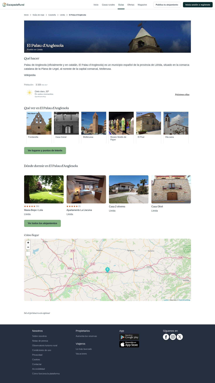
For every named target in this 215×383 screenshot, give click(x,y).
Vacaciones (81, 353)
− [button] (28, 247)
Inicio (96, 5)
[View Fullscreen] (28, 253)
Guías (121, 5)
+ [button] (28, 242)
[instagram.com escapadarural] (173, 339)
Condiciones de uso (41, 350)
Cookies (36, 359)
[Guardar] (187, 22)
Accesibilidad (38, 369)
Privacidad (37, 355)
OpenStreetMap (184, 300)
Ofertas (130, 5)
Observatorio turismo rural (44, 345)
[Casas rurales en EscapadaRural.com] (13, 5)
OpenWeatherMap (40, 96)
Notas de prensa (40, 341)
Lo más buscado (84, 349)
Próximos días (182, 94)
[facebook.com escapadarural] (166, 339)
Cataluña (52, 15)
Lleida (62, 15)
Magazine (142, 5)
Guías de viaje (38, 15)
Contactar (37, 364)
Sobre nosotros (39, 336)
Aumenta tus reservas (86, 336)
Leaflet (166, 300)
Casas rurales (108, 5)
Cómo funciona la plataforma (46, 373)
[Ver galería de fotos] (187, 49)
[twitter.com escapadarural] (180, 339)
